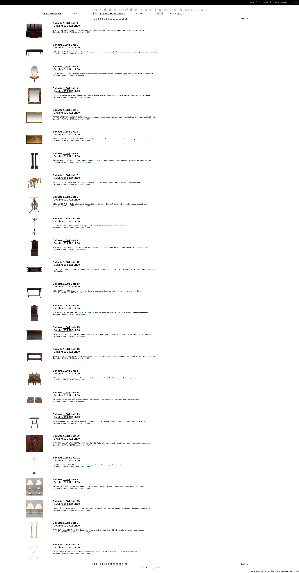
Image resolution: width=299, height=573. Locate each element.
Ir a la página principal (259, 2)
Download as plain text (150, 568)
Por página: (172, 13)
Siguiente (244, 19)
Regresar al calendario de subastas (284, 2)
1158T (66, 23)
